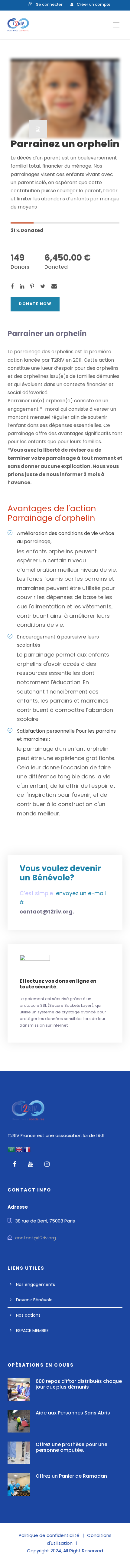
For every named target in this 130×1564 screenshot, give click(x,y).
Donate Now (35, 303)
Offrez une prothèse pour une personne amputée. (71, 1447)
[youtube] (30, 1164)
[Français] (27, 1149)
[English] (19, 1149)
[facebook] (14, 1164)
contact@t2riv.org (35, 1238)
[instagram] (47, 1164)
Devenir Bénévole (34, 1300)
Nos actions (28, 1315)
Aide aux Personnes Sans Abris (73, 1412)
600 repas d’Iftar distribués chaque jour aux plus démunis (79, 1384)
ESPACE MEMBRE (32, 1331)
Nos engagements (35, 1284)
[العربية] (11, 1149)
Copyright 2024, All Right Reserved (65, 1550)
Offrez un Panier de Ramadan (71, 1476)
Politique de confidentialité (49, 1535)
